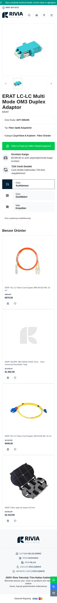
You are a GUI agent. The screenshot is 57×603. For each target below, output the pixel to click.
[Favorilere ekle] (15, 304)
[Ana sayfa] (12, 15)
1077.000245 (22, 120)
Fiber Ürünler (44, 136)
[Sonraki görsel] (51, 83)
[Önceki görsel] (6, 83)
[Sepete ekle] (8, 304)
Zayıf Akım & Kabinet (24, 136)
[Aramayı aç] (29, 15)
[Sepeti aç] (36, 15)
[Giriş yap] (44, 15)
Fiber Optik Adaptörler (20, 128)
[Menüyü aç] (51, 15)
